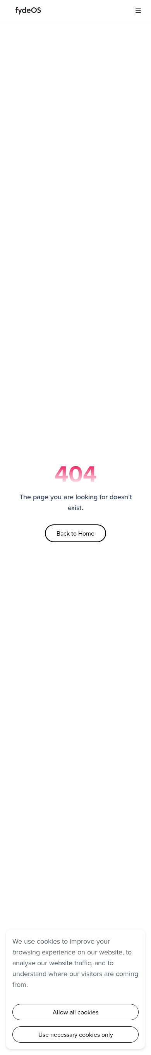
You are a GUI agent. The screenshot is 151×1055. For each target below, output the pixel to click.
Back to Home (75, 533)
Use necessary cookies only (75, 1034)
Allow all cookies (75, 1012)
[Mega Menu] (135, 11)
